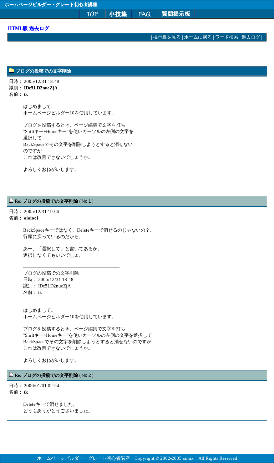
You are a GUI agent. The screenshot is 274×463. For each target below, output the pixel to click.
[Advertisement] (91, 54)
